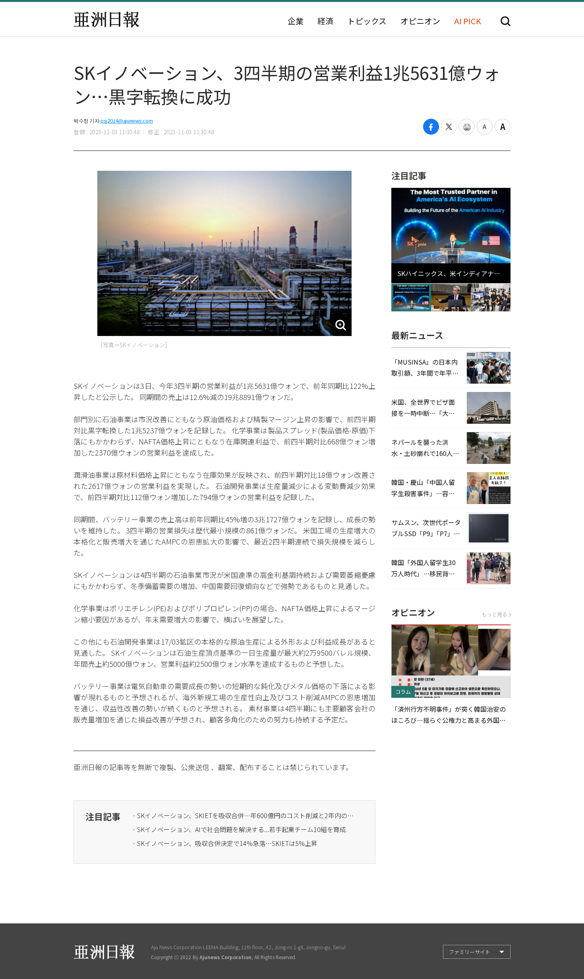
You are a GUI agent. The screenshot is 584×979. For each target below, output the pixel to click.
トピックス (367, 21)
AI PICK (467, 21)
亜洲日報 (106, 19)
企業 (296, 21)
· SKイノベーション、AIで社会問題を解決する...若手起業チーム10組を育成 (239, 829)
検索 (506, 21)
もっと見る (494, 614)
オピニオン (420, 21)
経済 (325, 21)
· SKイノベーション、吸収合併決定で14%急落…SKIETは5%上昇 (224, 843)
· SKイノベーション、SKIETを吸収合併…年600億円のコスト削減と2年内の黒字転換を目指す (243, 815)
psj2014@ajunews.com (127, 120)
